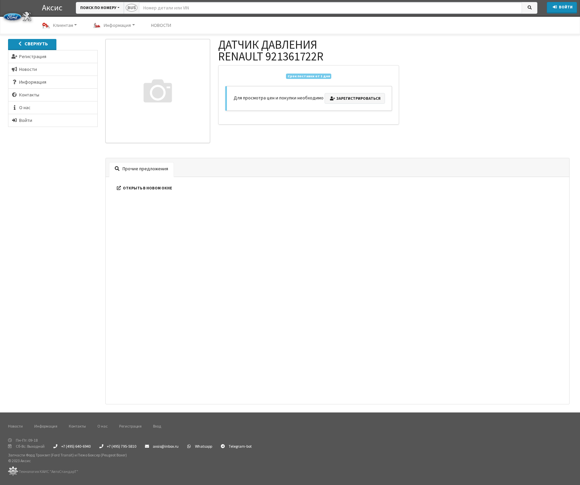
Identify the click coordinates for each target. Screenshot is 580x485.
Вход (157, 426)
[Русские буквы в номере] (131, 8)
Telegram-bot (240, 446)
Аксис (52, 7)
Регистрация (130, 426)
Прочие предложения (145, 169)
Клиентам (63, 25)
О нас (102, 426)
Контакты (77, 426)
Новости (15, 426)
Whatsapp (203, 446)
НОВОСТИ (161, 25)
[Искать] (529, 8)
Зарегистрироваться (358, 98)
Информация (117, 25)
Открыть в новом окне (147, 187)
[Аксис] (17, 16)
